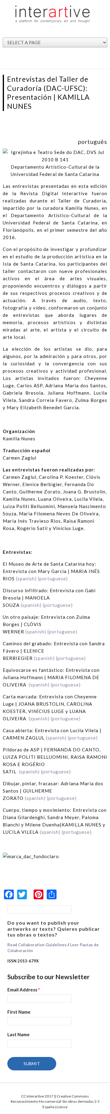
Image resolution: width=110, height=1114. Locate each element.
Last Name (18, 1034)
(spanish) (26, 578)
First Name (19, 1012)
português (92, 141)
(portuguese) (53, 578)
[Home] (52, 14)
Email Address (23, 989)
